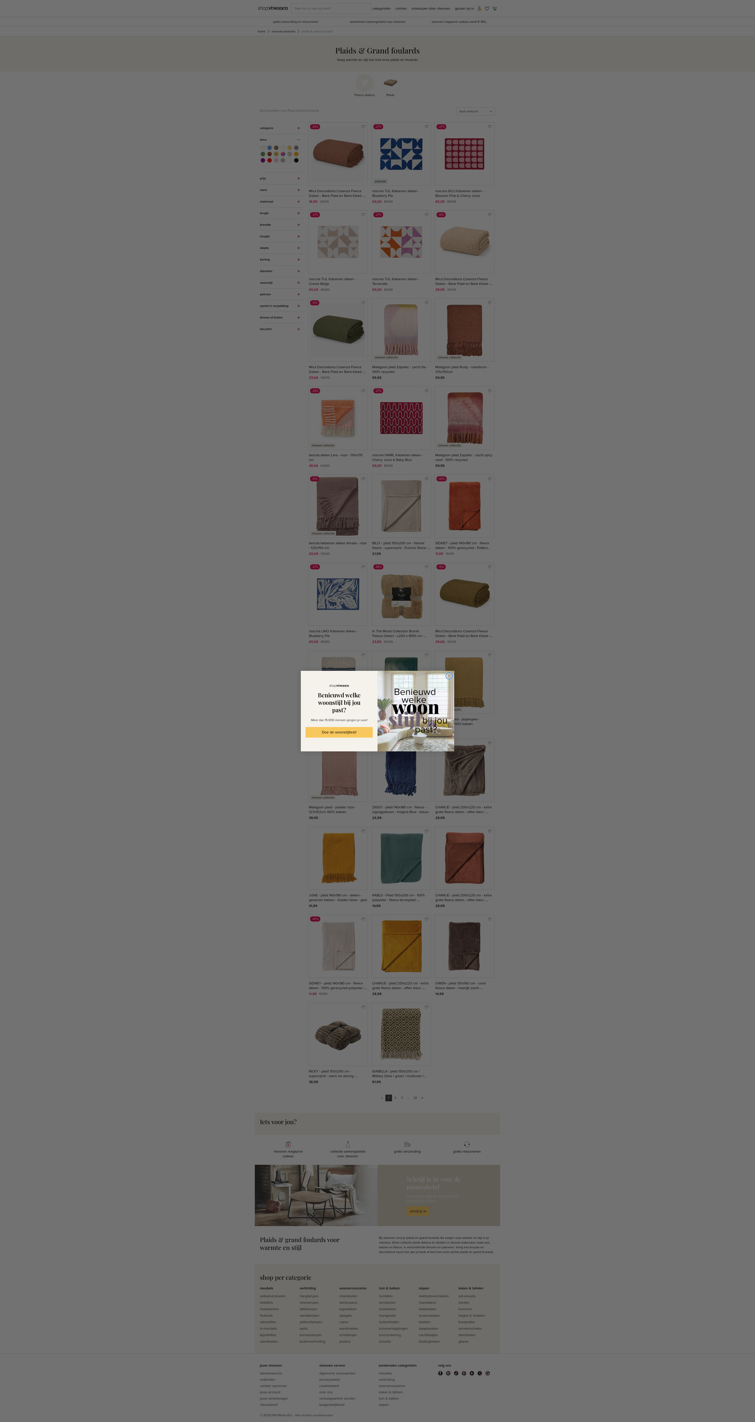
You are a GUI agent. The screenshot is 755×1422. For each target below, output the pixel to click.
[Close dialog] (449, 675)
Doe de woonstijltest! (339, 732)
